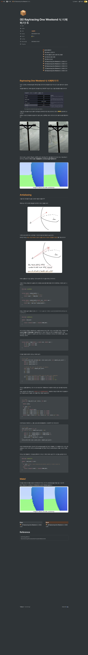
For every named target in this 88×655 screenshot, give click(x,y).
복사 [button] (67, 287)
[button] (3, 1)
